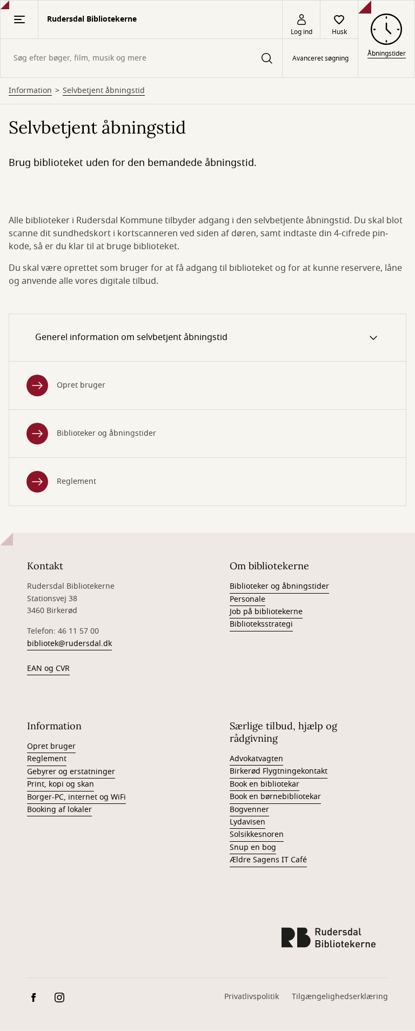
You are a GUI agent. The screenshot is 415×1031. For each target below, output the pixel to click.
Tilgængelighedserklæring (340, 996)
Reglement (76, 481)
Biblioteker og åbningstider (106, 433)
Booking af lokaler (59, 809)
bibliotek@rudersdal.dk (69, 643)
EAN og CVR (48, 668)
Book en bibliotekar (264, 784)
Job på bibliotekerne (266, 611)
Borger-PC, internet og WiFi (76, 797)
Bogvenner (249, 809)
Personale (247, 599)
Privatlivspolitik (251, 996)
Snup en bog (253, 847)
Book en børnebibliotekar (275, 796)
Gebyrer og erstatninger (71, 771)
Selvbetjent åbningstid (104, 91)
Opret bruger (81, 385)
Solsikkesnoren (257, 834)
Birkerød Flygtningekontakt (278, 771)
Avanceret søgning (320, 58)
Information (30, 91)
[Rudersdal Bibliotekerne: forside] (328, 937)
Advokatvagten (256, 758)
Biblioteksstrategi (261, 624)
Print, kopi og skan (60, 784)
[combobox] (141, 58)
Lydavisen (247, 822)
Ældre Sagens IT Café (268, 860)
